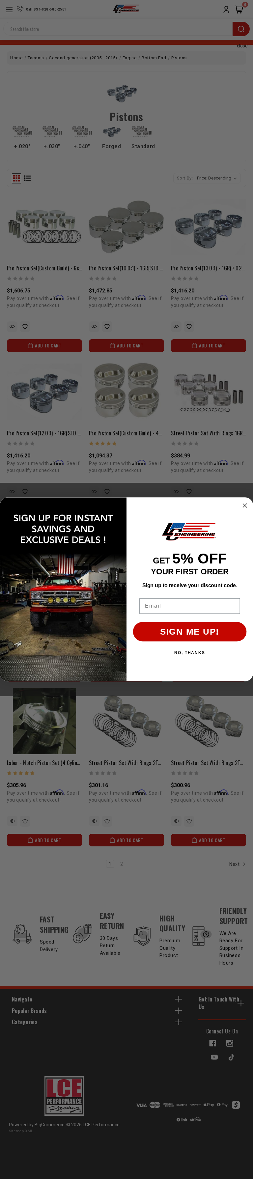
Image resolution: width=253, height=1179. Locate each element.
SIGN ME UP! (189, 632)
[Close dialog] (245, 506)
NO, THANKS (189, 653)
